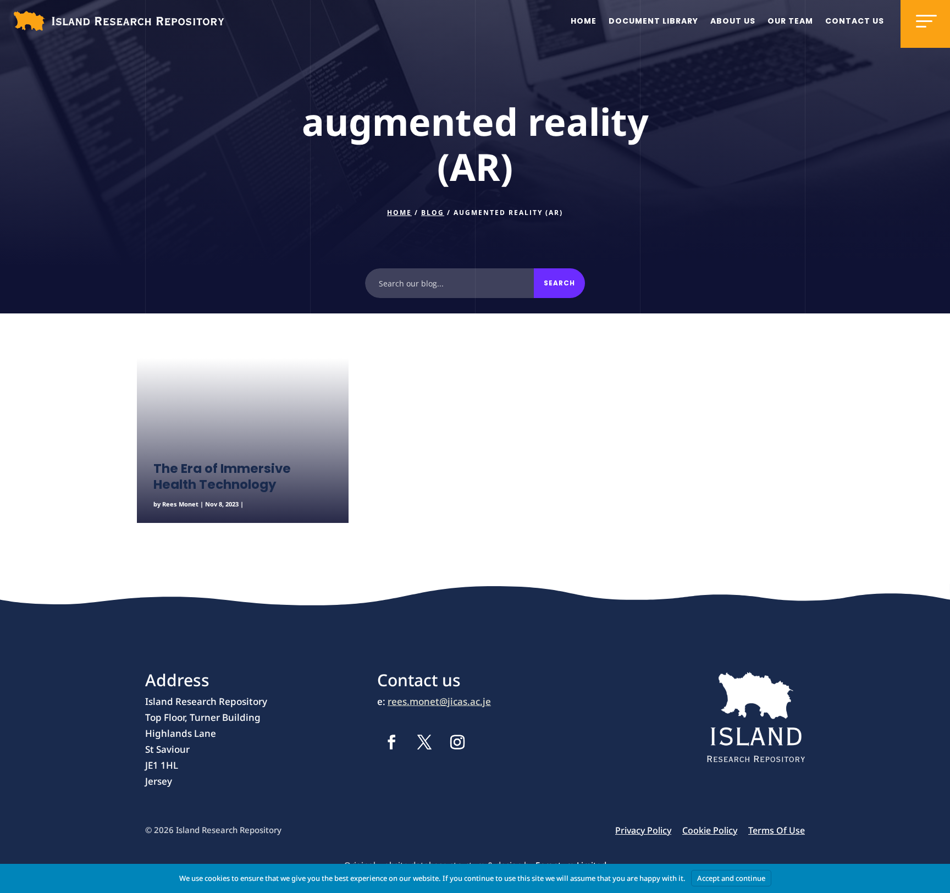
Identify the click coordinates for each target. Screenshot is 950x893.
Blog (432, 212)
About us (732, 20)
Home (583, 20)
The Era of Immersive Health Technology (222, 476)
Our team (790, 20)
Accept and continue (731, 878)
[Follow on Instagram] (457, 742)
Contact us (854, 20)
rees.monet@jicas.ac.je (439, 701)
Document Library (653, 20)
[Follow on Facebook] (391, 742)
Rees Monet (180, 504)
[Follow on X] (424, 742)
